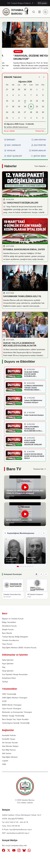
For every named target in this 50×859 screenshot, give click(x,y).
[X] (8, 851)
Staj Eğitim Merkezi (10, 757)
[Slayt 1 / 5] (35, 68)
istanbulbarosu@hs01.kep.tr (18, 833)
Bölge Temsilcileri (9, 622)
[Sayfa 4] (23, 566)
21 (31, 106)
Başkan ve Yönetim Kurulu (12, 619)
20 (25, 106)
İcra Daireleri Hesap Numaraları (15, 674)
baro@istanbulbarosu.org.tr (20, 829)
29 (19, 89)
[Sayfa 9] (32, 566)
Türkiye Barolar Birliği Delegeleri (15, 637)
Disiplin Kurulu (8, 629)
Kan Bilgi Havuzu (9, 750)
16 (43, 101)
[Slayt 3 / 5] (40, 68)
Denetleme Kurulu (9, 626)
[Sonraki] (44, 533)
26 (19, 112)
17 (7, 106)
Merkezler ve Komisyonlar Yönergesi (17, 712)
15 (37, 101)
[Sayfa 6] (27, 566)
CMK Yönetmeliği (9, 694)
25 (13, 112)
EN (8, 3)
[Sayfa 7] (29, 566)
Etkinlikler (27, 361)
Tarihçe (5, 682)
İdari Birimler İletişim (10, 746)
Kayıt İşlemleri (7, 664)
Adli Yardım (6, 753)
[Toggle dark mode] (45, 11)
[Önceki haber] (6, 46)
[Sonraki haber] (43, 46)
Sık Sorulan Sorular (10, 743)
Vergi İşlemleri (7, 671)
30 (25, 89)
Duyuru (9, 361)
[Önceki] (39, 533)
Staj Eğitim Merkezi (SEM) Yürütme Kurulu (19, 648)
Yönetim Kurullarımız (10, 640)
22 (37, 106)
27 (7, 89)
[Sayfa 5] (25, 566)
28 (13, 89)
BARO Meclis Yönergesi (11, 705)
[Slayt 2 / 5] (37, 68)
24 (7, 112)
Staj (3, 667)
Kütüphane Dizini (9, 678)
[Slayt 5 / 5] (45, 68)
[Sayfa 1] (18, 566)
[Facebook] (3, 851)
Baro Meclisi (7, 633)
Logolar (5, 761)
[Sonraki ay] (44, 77)
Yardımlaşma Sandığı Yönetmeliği (15, 723)
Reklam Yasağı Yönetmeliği (13, 716)
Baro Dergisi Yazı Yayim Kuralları (15, 719)
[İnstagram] (19, 851)
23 (43, 106)
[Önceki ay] (39, 77)
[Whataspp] (29, 851)
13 (25, 101)
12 (19, 101)
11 (13, 101)
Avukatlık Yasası (8, 739)
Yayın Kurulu (7, 644)
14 (31, 101)
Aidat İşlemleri (7, 660)
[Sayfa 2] (20, 566)
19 (19, 106)
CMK (4, 764)
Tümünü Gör (38, 469)
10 (7, 101)
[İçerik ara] (33, 12)
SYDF (4, 701)
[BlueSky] (24, 851)
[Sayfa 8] (30, 566)
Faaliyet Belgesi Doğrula (21, 3)
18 (13, 106)
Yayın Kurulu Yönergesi (11, 708)
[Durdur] (36, 574)
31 (31, 89)
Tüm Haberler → (41, 166)
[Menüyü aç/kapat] (39, 11)
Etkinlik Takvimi (12, 77)
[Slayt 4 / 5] (43, 68)
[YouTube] (13, 851)
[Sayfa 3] (21, 566)
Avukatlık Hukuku (9, 735)
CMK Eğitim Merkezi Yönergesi (14, 698)
